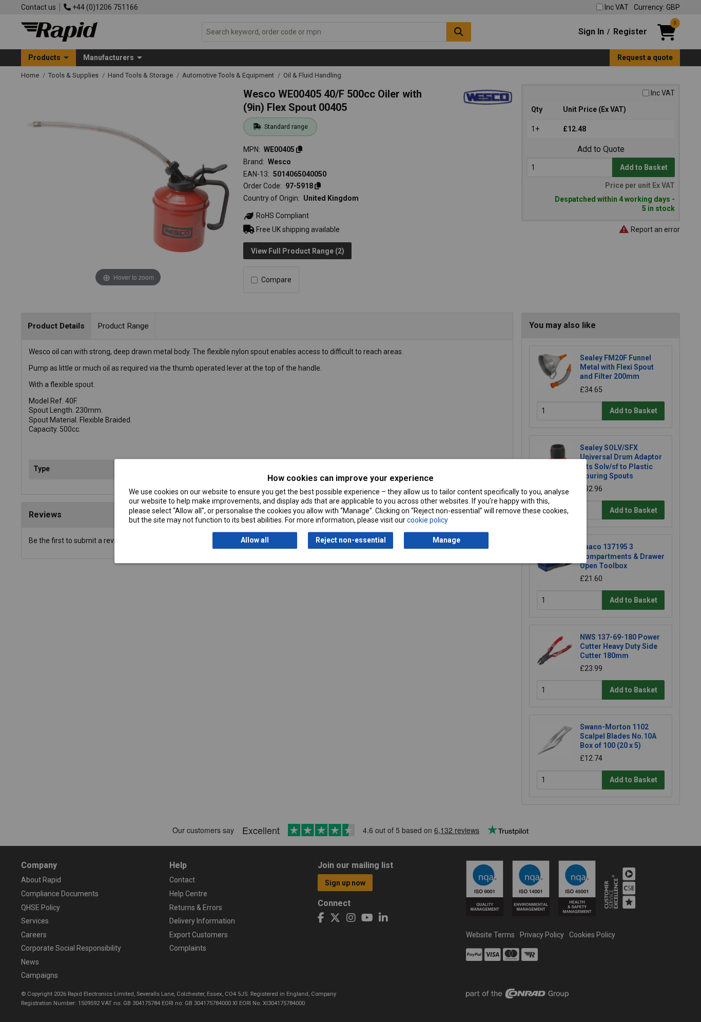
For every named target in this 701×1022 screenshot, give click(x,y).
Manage (446, 540)
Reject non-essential (351, 540)
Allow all (255, 540)
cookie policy (427, 520)
